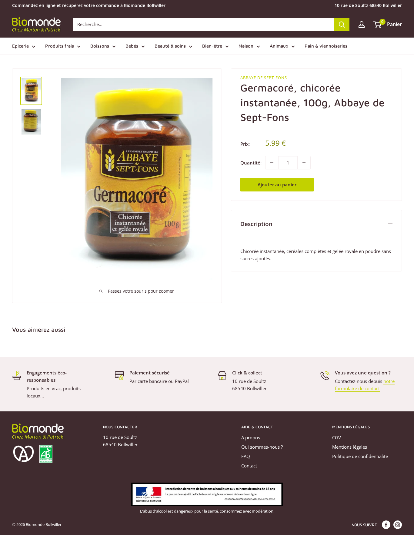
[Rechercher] (341, 24)
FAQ (245, 456)
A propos (250, 437)
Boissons (99, 45)
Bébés (131, 45)
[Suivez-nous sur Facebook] (386, 524)
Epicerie (20, 45)
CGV (336, 437)
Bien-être (212, 45)
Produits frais (59, 45)
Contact (249, 466)
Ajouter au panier (277, 184)
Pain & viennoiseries (326, 45)
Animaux (279, 45)
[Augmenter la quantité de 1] (304, 162)
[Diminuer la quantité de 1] (271, 162)
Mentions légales (349, 447)
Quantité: (251, 163)
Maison (246, 45)
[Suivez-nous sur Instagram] (397, 524)
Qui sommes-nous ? (262, 447)
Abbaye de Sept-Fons (263, 77)
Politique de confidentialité (360, 456)
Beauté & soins (170, 45)
